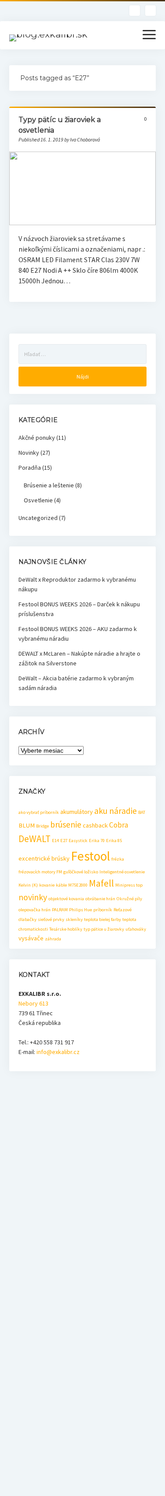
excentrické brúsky (44, 858)
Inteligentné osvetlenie (122, 872)
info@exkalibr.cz (58, 1052)
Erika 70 (97, 840)
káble (61, 885)
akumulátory (76, 812)
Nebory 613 (33, 1003)
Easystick (78, 840)
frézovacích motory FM (40, 872)
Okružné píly (129, 899)
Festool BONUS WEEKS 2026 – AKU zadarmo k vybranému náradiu (77, 633)
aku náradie (115, 811)
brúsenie (65, 824)
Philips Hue (80, 910)
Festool (90, 856)
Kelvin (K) (28, 885)
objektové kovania (66, 899)
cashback (95, 825)
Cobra (118, 825)
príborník (102, 910)
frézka (117, 859)
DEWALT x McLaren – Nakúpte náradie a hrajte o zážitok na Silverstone (79, 658)
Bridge (42, 826)
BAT (141, 812)
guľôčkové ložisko (80, 872)
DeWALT (34, 839)
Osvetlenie (38, 500)
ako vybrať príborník (38, 812)
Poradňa (29, 467)
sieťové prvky (51, 919)
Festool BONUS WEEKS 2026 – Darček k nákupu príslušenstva (79, 609)
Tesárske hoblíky (65, 929)
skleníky (74, 919)
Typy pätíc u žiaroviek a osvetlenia (82, 188)
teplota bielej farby (102, 919)
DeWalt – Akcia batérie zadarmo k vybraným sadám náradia (76, 683)
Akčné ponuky (36, 438)
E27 (63, 840)
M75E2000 (78, 885)
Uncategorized (38, 518)
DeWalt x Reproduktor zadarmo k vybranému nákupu (77, 584)
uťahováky (135, 929)
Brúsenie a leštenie (49, 485)
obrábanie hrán (100, 899)
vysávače (31, 938)
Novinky (28, 453)
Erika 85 (114, 840)
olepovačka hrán (34, 910)
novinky (32, 897)
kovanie (47, 885)
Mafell (101, 883)
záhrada (53, 939)
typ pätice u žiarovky (104, 929)
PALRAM (60, 910)
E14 (55, 840)
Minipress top (129, 885)
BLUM (26, 825)
